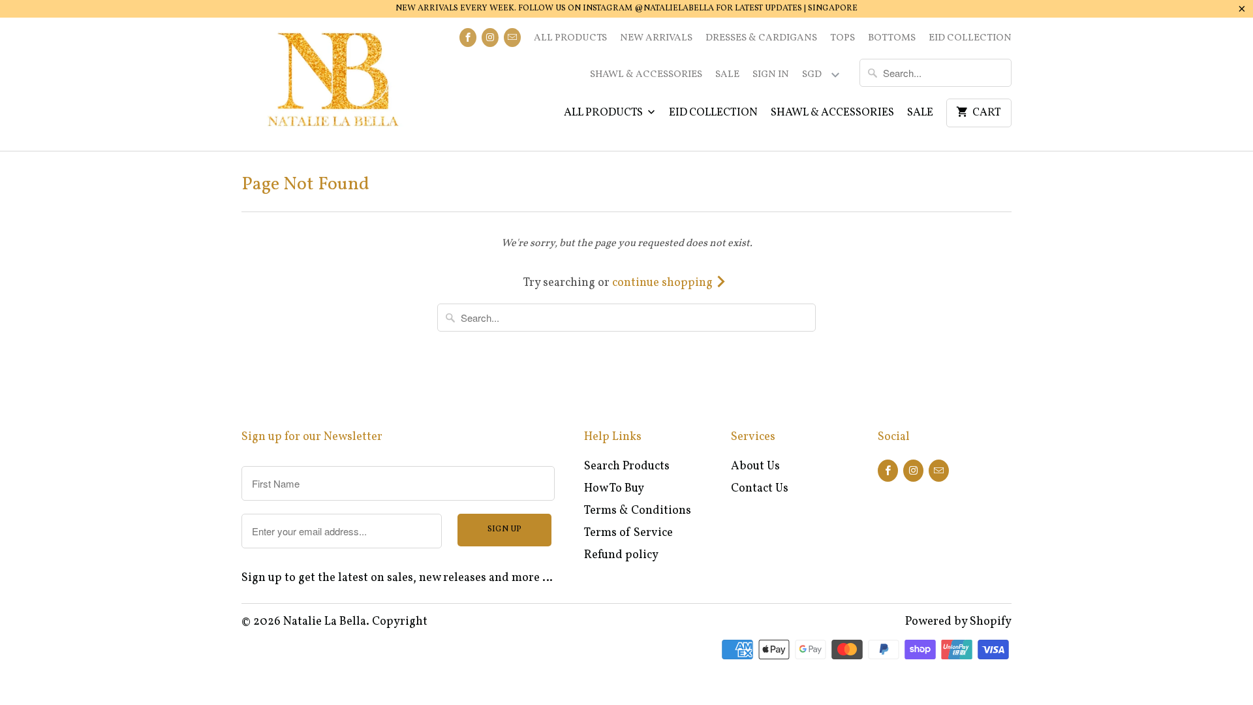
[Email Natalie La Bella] (512, 37)
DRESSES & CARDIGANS (761, 38)
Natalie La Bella (324, 622)
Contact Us (759, 488)
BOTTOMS (892, 38)
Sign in (770, 75)
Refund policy (621, 555)
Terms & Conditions (637, 511)
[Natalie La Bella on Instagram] (490, 37)
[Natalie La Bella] (332, 84)
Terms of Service (628, 533)
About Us (755, 466)
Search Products (627, 466)
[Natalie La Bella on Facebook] (467, 37)
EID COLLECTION (970, 38)
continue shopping (663, 283)
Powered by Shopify (958, 622)
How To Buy (614, 488)
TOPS (842, 38)
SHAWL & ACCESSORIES (646, 75)
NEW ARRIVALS (656, 38)
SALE (727, 75)
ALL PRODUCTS (570, 38)
